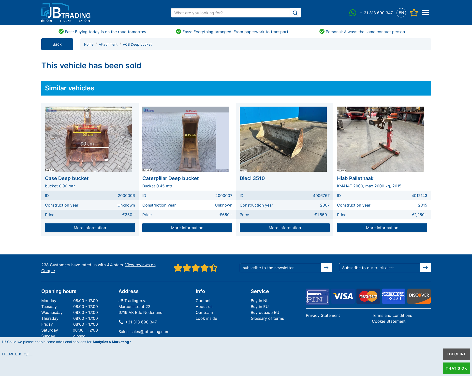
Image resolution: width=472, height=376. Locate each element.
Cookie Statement (389, 321)
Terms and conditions (392, 315)
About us (204, 306)
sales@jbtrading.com (150, 331)
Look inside (206, 318)
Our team (204, 312)
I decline (456, 354)
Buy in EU (260, 306)
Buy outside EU (265, 312)
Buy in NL (259, 300)
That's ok (456, 368)
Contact (203, 300)
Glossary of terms (267, 318)
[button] (401, 12)
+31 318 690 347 (141, 322)
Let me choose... (17, 354)
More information (90, 227)
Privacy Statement (323, 315)
